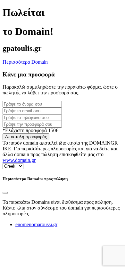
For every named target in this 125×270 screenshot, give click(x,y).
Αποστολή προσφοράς (26, 136)
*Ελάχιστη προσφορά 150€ (30, 130)
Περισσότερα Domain (25, 62)
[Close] (5, 193)
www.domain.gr (19, 160)
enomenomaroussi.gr (36, 224)
